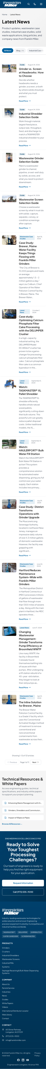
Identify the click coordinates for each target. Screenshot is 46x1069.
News (4, 995)
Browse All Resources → (12, 824)
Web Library (7, 1014)
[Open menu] (41, 4)
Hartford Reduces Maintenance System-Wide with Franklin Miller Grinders (30, 577)
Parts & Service (8, 988)
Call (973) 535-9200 (23, 892)
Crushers (6, 951)
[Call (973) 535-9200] (34, 4)
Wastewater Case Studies (26, 238)
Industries (6, 992)
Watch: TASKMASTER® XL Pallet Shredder (30, 390)
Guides (5, 999)
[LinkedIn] (23, 1060)
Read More (31, 101)
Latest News (22, 311)
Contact (5, 1018)
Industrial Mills (8, 963)
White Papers (7, 1003)
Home (4, 14)
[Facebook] (18, 1060)
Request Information (23, 883)
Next (34, 762)
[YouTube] (27, 1060)
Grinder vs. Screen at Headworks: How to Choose (31, 72)
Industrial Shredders (10, 955)
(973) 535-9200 (12, 1036)
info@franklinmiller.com (16, 1040)
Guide (22, 65)
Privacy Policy (37, 1054)
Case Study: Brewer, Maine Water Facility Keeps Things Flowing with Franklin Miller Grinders (28, 253)
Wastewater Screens (11, 959)
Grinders (5, 948)
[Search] (28, 4)
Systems (5, 967)
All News (7, 50)
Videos (5, 1007)
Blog (20, 50)
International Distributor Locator (15, 1011)
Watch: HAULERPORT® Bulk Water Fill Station (31, 450)
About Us (6, 984)
